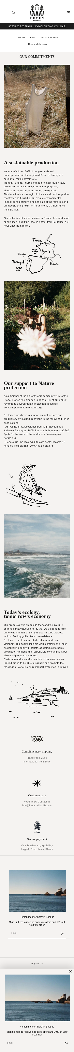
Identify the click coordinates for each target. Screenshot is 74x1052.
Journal (21, 37)
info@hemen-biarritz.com (37, 805)
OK (66, 1043)
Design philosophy (37, 44)
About (32, 37)
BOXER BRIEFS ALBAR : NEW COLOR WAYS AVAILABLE (37, 26)
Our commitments (49, 37)
